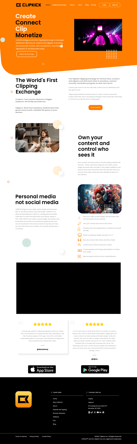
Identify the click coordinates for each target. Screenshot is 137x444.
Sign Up (115, 5)
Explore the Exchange (26, 54)
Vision (72, 5)
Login (104, 5)
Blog (87, 5)
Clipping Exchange (59, 5)
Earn (79, 5)
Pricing (93, 5)
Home (48, 5)
